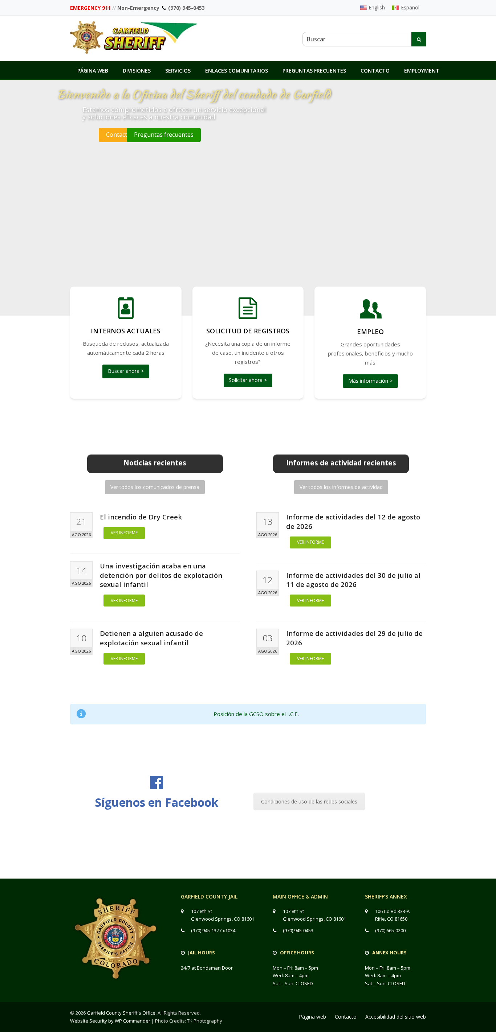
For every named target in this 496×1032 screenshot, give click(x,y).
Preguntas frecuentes (164, 135)
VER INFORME (124, 533)
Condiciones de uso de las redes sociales (309, 801)
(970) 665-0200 (390, 930)
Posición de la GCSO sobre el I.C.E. (256, 714)
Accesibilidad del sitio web (395, 1016)
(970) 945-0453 (186, 7)
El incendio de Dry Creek (141, 516)
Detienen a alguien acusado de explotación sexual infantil (151, 638)
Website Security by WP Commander (110, 1020)
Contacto (118, 135)
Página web (312, 1016)
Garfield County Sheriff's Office (121, 1013)
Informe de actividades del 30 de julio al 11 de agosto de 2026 (353, 580)
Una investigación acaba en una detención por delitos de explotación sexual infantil (161, 575)
